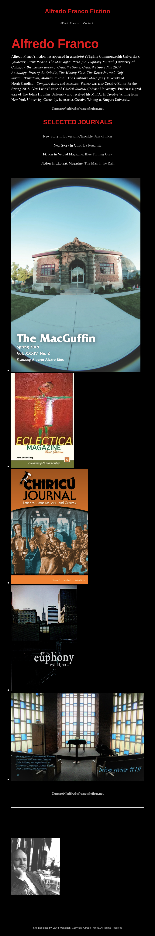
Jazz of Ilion (103, 136)
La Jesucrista (92, 145)
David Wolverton (62, 927)
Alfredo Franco (69, 23)
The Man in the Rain (99, 163)
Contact (88, 23)
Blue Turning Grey (98, 154)
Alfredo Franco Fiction (77, 11)
